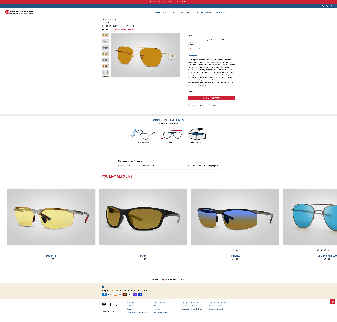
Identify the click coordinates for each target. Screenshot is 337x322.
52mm (191, 49)
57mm (209, 49)
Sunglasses (131, 302)
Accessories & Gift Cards (190, 306)
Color (190, 36)
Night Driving (131, 306)
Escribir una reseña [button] (194, 166)
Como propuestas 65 (216, 309)
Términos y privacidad (216, 306)
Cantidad (191, 91)
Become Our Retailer (161, 312)
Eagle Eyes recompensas (190, 302)
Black (191, 43)
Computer (130, 309)
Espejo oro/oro (194, 40)
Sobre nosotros (159, 302)
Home (103, 19)
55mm (200, 49)
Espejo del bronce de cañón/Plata (215, 40)
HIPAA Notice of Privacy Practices (138, 312)
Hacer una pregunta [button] (211, 166)
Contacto (157, 309)
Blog (155, 306)
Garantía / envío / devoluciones (192, 309)
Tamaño (191, 45)
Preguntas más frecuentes (218, 302)
